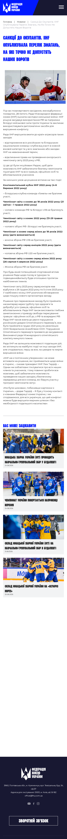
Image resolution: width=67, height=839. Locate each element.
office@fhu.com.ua (33, 796)
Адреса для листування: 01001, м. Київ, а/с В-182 (33, 792)
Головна (7, 22)
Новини (21, 22)
